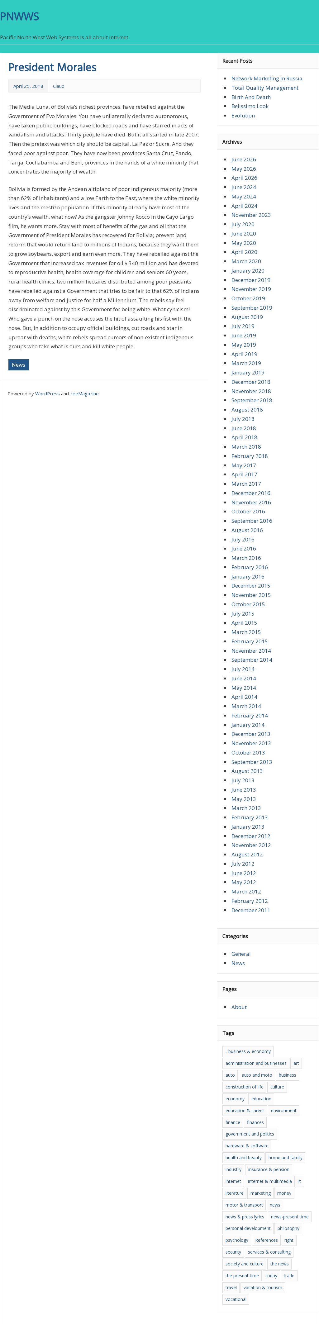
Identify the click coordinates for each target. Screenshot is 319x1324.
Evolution (243, 115)
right (288, 1240)
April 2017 (244, 474)
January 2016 (247, 576)
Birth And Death (251, 97)
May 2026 (243, 168)
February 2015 (249, 641)
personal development (248, 1228)
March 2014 (246, 706)
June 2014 (243, 678)
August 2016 (247, 530)
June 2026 (243, 159)
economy (235, 1099)
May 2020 (243, 242)
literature (235, 1193)
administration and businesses (256, 1063)
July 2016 (243, 539)
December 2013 (250, 733)
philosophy (288, 1228)
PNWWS (19, 16)
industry (233, 1169)
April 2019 (244, 354)
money (284, 1193)
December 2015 (250, 585)
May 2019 (243, 344)
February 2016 (249, 567)
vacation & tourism (263, 1287)
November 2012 (251, 845)
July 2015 (243, 613)
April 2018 (244, 437)
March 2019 (246, 363)
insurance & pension (268, 1169)
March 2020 (246, 261)
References (266, 1240)
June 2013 (243, 789)
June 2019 (243, 335)
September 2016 (251, 520)
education (261, 1099)
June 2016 (243, 548)
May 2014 (243, 687)
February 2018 (249, 456)
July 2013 (243, 780)
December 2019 (250, 279)
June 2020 (243, 233)
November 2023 (251, 214)
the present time (242, 1276)
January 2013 (247, 826)
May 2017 (243, 465)
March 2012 (246, 891)
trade (289, 1276)
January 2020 (247, 270)
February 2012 (249, 900)
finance (233, 1122)
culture (277, 1087)
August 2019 (247, 317)
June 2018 (243, 428)
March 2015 (246, 632)
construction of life (245, 1087)
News (18, 364)
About (239, 1007)
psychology (237, 1240)
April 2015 (244, 622)
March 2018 (246, 446)
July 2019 (243, 326)
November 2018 (251, 391)
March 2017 (246, 483)
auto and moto (257, 1075)
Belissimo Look (250, 106)
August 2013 (247, 770)
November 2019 (251, 289)
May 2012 (243, 882)
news (275, 1205)
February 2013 (249, 817)
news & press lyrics (245, 1217)
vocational (236, 1299)
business (287, 1075)
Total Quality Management (264, 87)
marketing (260, 1193)
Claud (58, 86)
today (271, 1276)
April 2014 (244, 696)
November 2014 (251, 650)
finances (255, 1122)
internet (233, 1181)
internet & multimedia (270, 1181)
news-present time (290, 1217)
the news (279, 1264)
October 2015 (248, 604)
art (296, 1063)
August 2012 (247, 854)
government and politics (250, 1134)
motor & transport (244, 1205)
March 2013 (246, 808)
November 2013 (251, 743)
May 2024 (243, 196)
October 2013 (248, 752)
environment (284, 1110)
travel (231, 1287)
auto (230, 1075)
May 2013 (243, 798)
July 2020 (243, 224)
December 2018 (250, 381)
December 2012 (250, 836)
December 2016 (250, 493)
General (241, 953)
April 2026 (244, 177)
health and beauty (244, 1157)
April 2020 (244, 251)
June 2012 (243, 873)
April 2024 (244, 205)
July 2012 (243, 863)
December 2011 (250, 910)
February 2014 (249, 715)
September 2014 (251, 659)
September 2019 (251, 307)
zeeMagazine (84, 393)
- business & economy (248, 1051)
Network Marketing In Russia (266, 78)
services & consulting (269, 1252)
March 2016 (246, 557)
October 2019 (248, 298)
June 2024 (243, 187)
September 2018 (251, 400)
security (233, 1252)
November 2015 (251, 594)
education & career (245, 1110)
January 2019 (247, 372)
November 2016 (251, 502)
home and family (285, 1157)
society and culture (245, 1264)
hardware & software (247, 1146)
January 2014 (247, 724)
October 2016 (248, 511)
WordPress (47, 393)
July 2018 (243, 418)
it (299, 1181)
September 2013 (251, 761)
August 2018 (247, 409)
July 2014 (243, 669)
